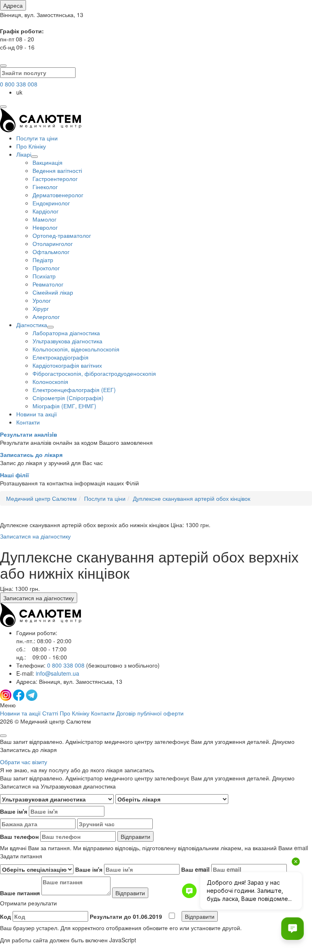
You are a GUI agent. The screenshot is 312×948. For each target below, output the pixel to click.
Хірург (40, 308)
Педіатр (42, 260)
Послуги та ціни (37, 138)
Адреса (13, 5)
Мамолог (44, 219)
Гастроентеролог (55, 179)
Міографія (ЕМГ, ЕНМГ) (64, 406)
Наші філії (14, 475)
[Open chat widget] (292, 928)
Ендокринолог (51, 203)
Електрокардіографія (60, 357)
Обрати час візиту (23, 762)
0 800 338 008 (18, 84)
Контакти (28, 422)
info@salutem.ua (57, 673)
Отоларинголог (52, 243)
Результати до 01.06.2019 (127, 916)
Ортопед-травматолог (61, 235)
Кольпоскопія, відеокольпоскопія (75, 349)
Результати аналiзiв (28, 434)
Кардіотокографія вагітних (67, 365)
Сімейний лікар (52, 292)
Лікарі (23, 154)
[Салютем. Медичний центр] (40, 130)
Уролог (41, 300)
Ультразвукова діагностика (67, 341)
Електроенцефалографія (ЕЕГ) (74, 390)
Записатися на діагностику (35, 536)
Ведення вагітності (57, 170)
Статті (50, 713)
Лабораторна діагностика (66, 333)
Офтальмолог (50, 252)
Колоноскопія (50, 381)
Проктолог (46, 268)
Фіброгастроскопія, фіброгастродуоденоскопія (94, 373)
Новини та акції (36, 414)
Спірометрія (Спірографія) (68, 398)
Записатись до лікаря (31, 454)
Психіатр (44, 276)
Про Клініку (31, 146)
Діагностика (31, 325)
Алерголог (46, 316)
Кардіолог (45, 211)
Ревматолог (47, 284)
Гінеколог (45, 187)
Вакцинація (47, 162)
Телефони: (88, 665)
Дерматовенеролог (57, 195)
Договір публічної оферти (150, 713)
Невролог (45, 227)
